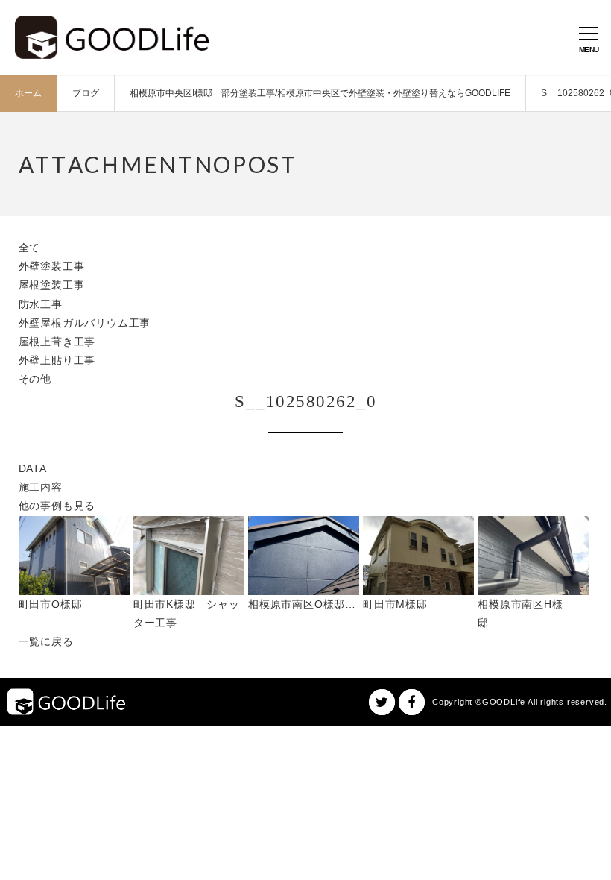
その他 (35, 379)
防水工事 (41, 304)
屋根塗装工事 (52, 285)
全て (30, 248)
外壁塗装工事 (52, 266)
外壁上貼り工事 (57, 360)
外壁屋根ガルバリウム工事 (85, 323)
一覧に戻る (46, 641)
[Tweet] (382, 702)
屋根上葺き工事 (57, 342)
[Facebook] (412, 702)
